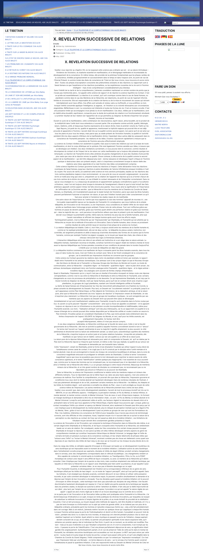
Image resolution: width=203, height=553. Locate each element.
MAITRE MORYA (161, 124)
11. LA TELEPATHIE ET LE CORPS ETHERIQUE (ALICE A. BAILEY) (90, 50)
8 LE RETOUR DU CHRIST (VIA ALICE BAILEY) (23, 70)
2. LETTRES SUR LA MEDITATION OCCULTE (22, 43)
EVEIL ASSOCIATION (163, 131)
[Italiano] (167, 36)
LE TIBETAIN (8, 22)
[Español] (171, 36)
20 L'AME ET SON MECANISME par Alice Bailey (24, 95)
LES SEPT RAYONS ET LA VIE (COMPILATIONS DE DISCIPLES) (86, 22)
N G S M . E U (160, 118)
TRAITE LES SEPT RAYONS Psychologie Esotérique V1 (135, 22)
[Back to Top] (199, 549)
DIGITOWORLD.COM (163, 135)
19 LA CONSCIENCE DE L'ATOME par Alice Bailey (25, 92)
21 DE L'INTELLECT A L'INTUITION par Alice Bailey (25, 99)
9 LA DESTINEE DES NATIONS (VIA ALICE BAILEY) (25, 73)
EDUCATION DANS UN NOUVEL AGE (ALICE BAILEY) (37, 22)
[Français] (160, 36)
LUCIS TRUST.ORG (162, 128)
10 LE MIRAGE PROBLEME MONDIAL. (20, 77)
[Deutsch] (164, 36)
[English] (156, 36)
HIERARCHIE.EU (161, 121)
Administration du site (163, 138)
